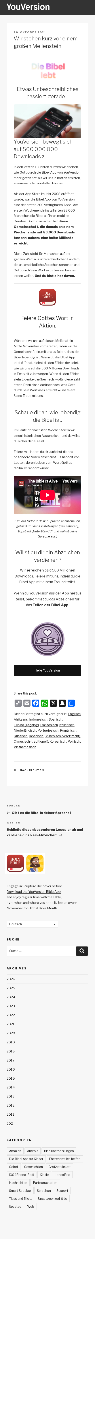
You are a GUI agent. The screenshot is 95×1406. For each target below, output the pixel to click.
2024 (11, 997)
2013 (11, 1096)
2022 (11, 1015)
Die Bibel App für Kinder (26, 1159)
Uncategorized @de (52, 1198)
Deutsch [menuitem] (15, 924)
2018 (11, 1051)
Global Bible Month (42, 908)
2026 (11, 979)
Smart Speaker (20, 1190)
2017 (11, 1060)
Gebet (13, 1167)
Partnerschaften (45, 1183)
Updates (15, 1206)
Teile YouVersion (47, 670)
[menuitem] (74, 714)
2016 (11, 1069)
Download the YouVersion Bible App (34, 892)
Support (62, 1190)
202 (10, 1124)
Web (30, 1206)
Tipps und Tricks (20, 1198)
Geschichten (33, 1167)
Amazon (15, 1151)
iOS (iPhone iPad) (21, 1175)
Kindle (44, 1175)
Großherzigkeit (60, 1167)
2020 (11, 1033)
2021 (11, 1024)
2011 (10, 1114)
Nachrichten (32, 770)
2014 (11, 1087)
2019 (11, 1042)
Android (32, 1151)
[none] (32, 924)
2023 (11, 1006)
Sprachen (44, 1190)
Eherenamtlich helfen (64, 1159)
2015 (11, 1079)
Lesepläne (62, 1175)
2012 (11, 1105)
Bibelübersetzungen (59, 1151)
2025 (11, 988)
